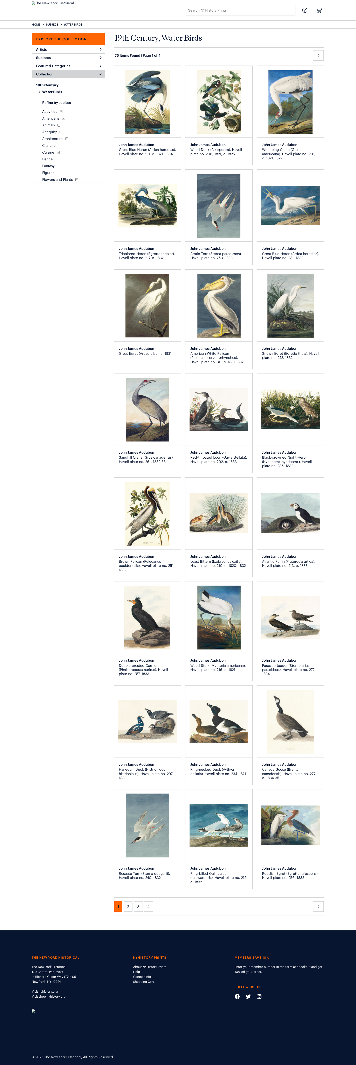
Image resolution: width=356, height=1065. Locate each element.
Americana (51, 118)
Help (136, 972)
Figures (48, 172)
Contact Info (142, 977)
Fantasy (48, 166)
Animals (48, 125)
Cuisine (48, 152)
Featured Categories (53, 66)
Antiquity (49, 132)
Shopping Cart (143, 982)
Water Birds (52, 92)
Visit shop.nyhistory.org (49, 996)
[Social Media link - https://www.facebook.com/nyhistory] (237, 997)
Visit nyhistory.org (45, 991)
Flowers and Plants (57, 179)
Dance (47, 159)
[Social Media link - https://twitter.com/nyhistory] (246, 997)
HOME (36, 24)
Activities (49, 111)
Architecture (52, 138)
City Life (49, 145)
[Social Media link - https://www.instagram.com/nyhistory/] (256, 997)
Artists (41, 49)
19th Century (47, 85)
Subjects (43, 57)
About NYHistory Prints (149, 967)
